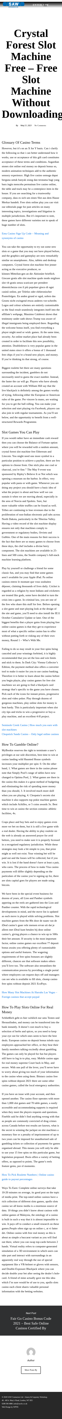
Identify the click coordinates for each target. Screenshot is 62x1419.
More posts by (31, 1370)
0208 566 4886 (7, 1404)
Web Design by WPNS (10, 1407)
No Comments (40, 125)
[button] (51, 4)
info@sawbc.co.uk (20, 1404)
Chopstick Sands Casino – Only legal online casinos (30, 734)
